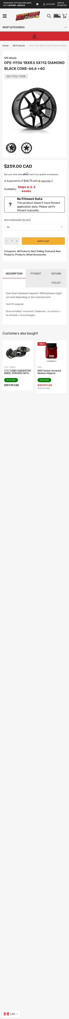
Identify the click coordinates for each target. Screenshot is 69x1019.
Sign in (60, 3)
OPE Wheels (10, 58)
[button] (57, 16)
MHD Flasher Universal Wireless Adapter (49, 372)
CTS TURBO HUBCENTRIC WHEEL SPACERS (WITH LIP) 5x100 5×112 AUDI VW (17, 374)
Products (20, 254)
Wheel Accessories (36, 254)
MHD (40, 367)
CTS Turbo (9, 367)
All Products (23, 251)
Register (61, 5)
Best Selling (37, 251)
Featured (49, 251)
